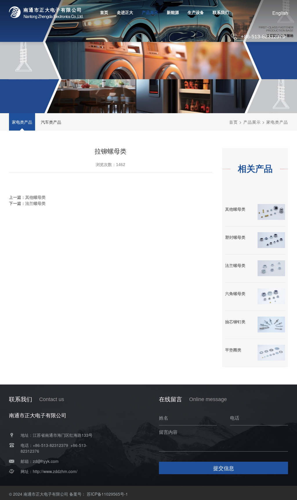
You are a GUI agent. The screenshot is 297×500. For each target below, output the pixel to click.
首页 (233, 122)
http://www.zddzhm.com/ (55, 471)
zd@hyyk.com (46, 461)
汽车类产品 (51, 122)
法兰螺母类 (35, 203)
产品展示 (252, 122)
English (280, 13)
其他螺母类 (35, 197)
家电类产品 (22, 122)
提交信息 (223, 468)
